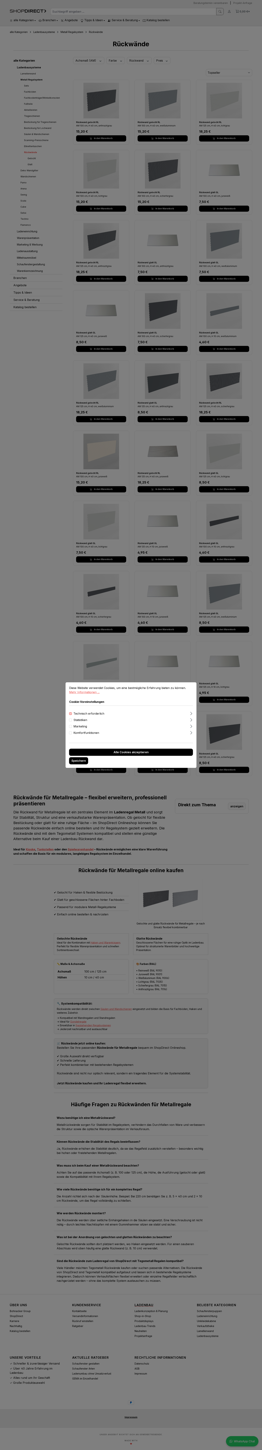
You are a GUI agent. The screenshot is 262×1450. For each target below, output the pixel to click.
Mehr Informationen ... (84, 692)
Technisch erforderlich (88, 713)
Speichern (78, 760)
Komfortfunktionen (86, 733)
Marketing (80, 726)
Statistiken (80, 720)
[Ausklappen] (191, 713)
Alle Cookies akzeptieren (131, 752)
